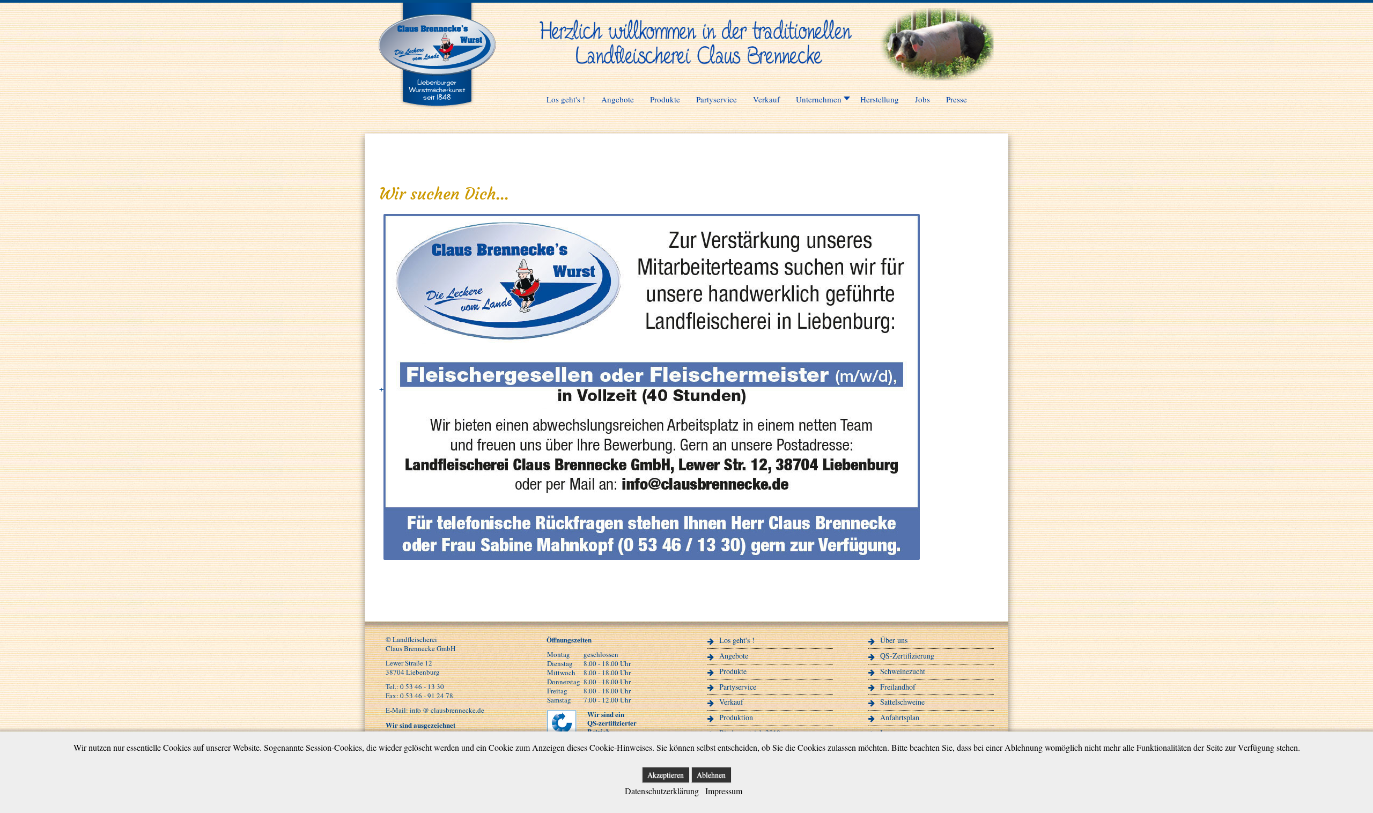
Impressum (723, 790)
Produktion (736, 717)
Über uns (893, 640)
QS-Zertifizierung (907, 656)
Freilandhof (898, 687)
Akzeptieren (665, 775)
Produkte (733, 671)
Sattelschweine (902, 702)
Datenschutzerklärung (662, 790)
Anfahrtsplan (899, 717)
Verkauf (731, 702)
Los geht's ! (737, 640)
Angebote (733, 656)
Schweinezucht (902, 671)
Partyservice (737, 687)
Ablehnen (711, 775)
